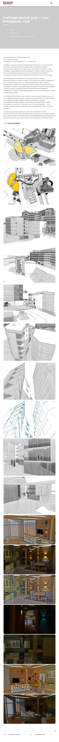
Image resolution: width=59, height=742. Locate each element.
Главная (12, 29)
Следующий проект (39, 734)
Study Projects (14, 33)
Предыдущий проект (14, 734)
